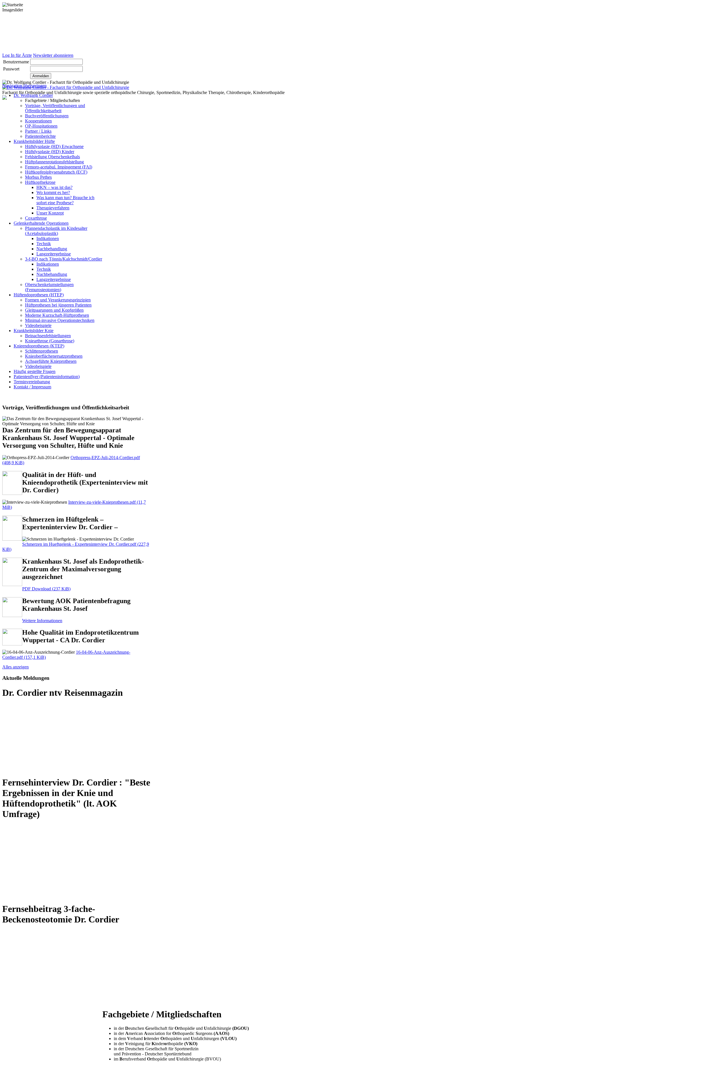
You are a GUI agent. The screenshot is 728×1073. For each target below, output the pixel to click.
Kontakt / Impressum (32, 386)
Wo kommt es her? (53, 192)
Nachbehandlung (51, 248)
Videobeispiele (38, 325)
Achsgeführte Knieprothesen (50, 361)
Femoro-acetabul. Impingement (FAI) (58, 166)
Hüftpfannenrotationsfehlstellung (54, 161)
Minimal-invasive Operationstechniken (59, 320)
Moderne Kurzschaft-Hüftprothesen (57, 315)
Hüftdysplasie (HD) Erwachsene (54, 146)
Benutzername (16, 61)
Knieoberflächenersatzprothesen (53, 356)
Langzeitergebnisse (53, 253)
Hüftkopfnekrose (40, 182)
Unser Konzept (50, 213)
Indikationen (47, 238)
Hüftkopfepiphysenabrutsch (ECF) (56, 172)
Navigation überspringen (24, 85)
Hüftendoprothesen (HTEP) (39, 294)
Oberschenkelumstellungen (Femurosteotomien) (49, 287)
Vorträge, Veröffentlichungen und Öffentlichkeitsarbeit (55, 108)
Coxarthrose (36, 218)
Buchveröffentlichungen (47, 115)
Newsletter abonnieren (53, 55)
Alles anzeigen (15, 666)
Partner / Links (38, 131)
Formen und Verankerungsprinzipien (58, 299)
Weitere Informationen (42, 620)
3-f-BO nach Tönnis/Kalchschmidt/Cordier (63, 259)
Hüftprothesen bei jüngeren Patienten (58, 305)
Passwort (11, 68)
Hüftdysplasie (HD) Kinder (49, 151)
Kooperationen (38, 120)
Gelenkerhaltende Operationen (41, 223)
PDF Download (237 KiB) (46, 588)
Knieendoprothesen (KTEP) (39, 345)
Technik (43, 243)
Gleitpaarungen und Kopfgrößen (54, 310)
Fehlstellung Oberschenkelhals (52, 156)
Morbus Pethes (38, 177)
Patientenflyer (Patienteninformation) (47, 376)
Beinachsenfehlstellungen (48, 335)
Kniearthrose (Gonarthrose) (49, 340)
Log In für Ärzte (17, 55)
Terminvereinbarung (32, 381)
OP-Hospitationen (41, 126)
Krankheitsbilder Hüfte (34, 141)
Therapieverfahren (52, 207)
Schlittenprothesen (41, 351)
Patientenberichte (40, 136)
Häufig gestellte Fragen (34, 371)
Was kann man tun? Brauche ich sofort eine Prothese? (65, 200)
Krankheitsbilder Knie (33, 330)
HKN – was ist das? (54, 187)
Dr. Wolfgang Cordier (33, 95)
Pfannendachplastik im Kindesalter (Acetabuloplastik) (56, 231)
